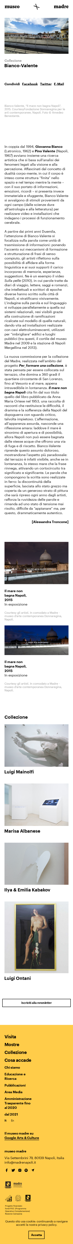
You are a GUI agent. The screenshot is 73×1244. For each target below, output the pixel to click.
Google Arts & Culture (21, 1138)
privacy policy (47, 1224)
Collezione (15, 1052)
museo (12, 7)
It (5, 1120)
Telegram (33, 1170)
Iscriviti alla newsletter (36, 1002)
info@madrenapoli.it (20, 1162)
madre (61, 7)
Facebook (30, 84)
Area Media (13, 1092)
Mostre (11, 1044)
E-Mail (59, 84)
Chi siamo (12, 1067)
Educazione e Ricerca (15, 1076)
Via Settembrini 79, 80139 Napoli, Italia (34, 1158)
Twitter (46, 84)
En (12, 1120)
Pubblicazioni (14, 1085)
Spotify (26, 1170)
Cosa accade (17, 1060)
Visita (10, 1036)
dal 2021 (11, 1114)
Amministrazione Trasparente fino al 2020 (17, 1103)
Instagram (20, 1170)
